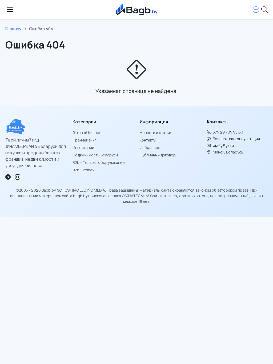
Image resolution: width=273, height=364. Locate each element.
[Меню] (9, 9)
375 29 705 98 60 (228, 132)
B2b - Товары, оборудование (99, 162)
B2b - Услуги (84, 169)
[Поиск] (264, 9)
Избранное (150, 147)
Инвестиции (83, 147)
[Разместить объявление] (256, 9)
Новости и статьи (155, 132)
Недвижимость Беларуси (95, 154)
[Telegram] (8, 177)
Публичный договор (158, 154)
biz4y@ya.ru (223, 145)
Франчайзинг (84, 140)
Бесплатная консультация (236, 138)
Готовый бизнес (87, 132)
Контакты (148, 140)
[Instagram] (17, 177)
